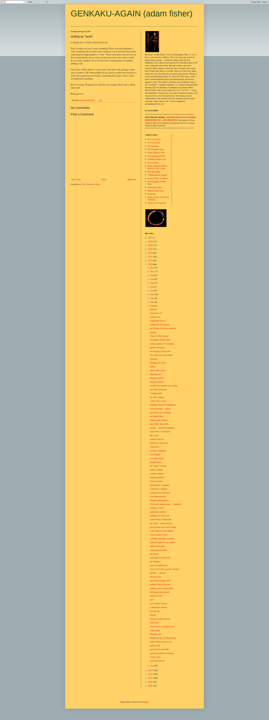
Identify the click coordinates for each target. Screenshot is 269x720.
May (152, 294)
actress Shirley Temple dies (160, 519)
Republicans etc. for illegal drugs (163, 637)
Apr (152, 298)
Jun (152, 290)
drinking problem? (157, 477)
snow (152, 599)
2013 (150, 670)
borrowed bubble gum (158, 565)
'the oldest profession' (158, 389)
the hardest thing (156, 416)
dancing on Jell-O (157, 378)
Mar (152, 302)
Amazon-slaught (156, 469)
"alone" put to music (158, 401)
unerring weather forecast (160, 618)
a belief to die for (157, 439)
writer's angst (155, 657)
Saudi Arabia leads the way (160, 641)
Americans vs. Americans (160, 431)
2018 (150, 249)
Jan (152, 665)
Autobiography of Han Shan (156, 182)
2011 (150, 678)
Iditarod (153, 309)
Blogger (145, 702)
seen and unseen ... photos (160, 408)
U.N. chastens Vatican (158, 603)
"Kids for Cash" (156, 595)
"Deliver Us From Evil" (157, 203)
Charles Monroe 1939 (156, 152)
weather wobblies (157, 473)
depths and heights (157, 546)
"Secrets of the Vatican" (159, 336)
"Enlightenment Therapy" (158, 175)
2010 (150, 682)
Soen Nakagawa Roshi (156, 156)
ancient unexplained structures (162, 653)
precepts (153, 332)
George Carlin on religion (158, 178)
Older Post (131, 179)
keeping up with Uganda (159, 324)
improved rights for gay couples (162, 542)
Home (104, 179)
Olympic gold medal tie (159, 500)
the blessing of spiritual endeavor (163, 328)
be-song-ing (154, 611)
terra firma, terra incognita (160, 412)
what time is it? (156, 313)
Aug (152, 283)
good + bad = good (157, 370)
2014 (150, 264)
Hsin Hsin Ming (154, 171)
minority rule (155, 317)
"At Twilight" (155, 454)
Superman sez (155, 374)
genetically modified (158, 511)
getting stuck (155, 645)
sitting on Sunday (157, 382)
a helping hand (156, 393)
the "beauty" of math (158, 466)
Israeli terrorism (156, 481)
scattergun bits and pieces (160, 492)
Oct (152, 275)
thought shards (155, 462)
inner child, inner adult (159, 424)
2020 (150, 241)
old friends (154, 553)
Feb (152, 305)
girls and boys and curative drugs (163, 527)
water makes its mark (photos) (162, 530)
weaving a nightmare (158, 450)
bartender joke (155, 634)
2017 (150, 252)
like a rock (154, 435)
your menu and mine (158, 496)
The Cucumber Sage (156, 149)
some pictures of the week (160, 557)
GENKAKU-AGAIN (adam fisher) (132, 13)
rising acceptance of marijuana (162, 343)
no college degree (157, 458)
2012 (150, 674)
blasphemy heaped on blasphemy (163, 404)
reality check (155, 630)
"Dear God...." (156, 446)
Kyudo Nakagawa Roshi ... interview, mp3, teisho (158, 167)
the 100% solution (157, 397)
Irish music (154, 622)
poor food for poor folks (159, 649)
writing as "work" (157, 508)
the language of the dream (160, 351)
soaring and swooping (158, 550)
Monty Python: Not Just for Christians (158, 198)
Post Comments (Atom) (91, 184)
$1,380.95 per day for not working (163, 385)
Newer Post (76, 179)
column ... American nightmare (162, 427)
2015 (150, 260)
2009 (150, 685)
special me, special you (159, 443)
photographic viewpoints (159, 485)
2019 (150, 245)
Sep (152, 279)
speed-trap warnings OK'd (160, 580)
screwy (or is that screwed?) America (164, 569)
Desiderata (152, 193)
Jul (151, 286)
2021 (150, 237)
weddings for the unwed (159, 515)
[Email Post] (100, 100)
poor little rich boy (157, 660)
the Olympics (155, 561)
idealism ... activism (158, 572)
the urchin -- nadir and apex (161, 523)
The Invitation (153, 162)
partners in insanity (157, 347)
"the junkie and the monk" (160, 339)
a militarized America (158, 607)
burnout (153, 615)
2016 (150, 256)
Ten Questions (153, 146)
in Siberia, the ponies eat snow (162, 538)
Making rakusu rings (156, 190)
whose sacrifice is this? (159, 534)
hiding (152, 366)
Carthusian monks (155, 187)
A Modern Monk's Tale (157, 159)
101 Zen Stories (154, 142)
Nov (152, 271)
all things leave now (158, 362)
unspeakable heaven (157, 320)
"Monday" (154, 359)
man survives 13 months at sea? (162, 626)
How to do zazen (154, 139)
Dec (152, 267)
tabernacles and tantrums (159, 592)
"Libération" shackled (158, 488)
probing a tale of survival (160, 584)
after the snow (155, 576)
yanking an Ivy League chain (161, 588)
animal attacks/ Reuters (159, 420)
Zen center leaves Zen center (161, 355)
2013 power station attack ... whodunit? (165, 504)
